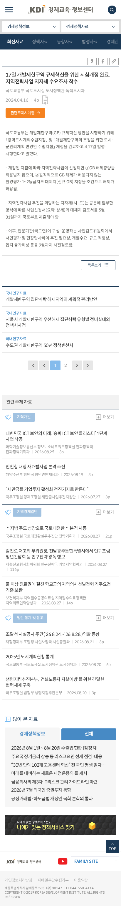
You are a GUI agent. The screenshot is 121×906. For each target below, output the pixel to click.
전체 (89, 734)
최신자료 (15, 41)
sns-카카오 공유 (92, 61)
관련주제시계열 (23, 112)
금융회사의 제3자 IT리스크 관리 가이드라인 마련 (54, 782)
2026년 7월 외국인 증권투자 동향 (41, 790)
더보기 (108, 417)
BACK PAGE (33, 365)
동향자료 (65, 41)
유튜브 (63, 861)
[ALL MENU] (9, 9)
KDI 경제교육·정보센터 (60, 9)
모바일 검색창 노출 (112, 10)
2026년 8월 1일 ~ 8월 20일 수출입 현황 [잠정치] (54, 748)
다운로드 (45, 100)
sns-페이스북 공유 (103, 61)
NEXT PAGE (88, 365)
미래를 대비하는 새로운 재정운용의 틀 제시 (49, 773)
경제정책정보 (18, 26)
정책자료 (40, 41)
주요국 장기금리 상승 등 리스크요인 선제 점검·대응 (56, 756)
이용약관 (81, 880)
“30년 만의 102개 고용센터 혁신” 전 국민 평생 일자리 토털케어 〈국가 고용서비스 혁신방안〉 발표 (60, 765)
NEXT (77, 365)
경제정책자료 (77, 26)
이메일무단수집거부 (53, 880)
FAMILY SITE (86, 861)
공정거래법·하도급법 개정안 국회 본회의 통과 (52, 798)
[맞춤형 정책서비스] (60, 825)
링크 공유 (114, 61)
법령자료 (90, 41)
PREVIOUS (44, 365)
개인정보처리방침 (18, 880)
